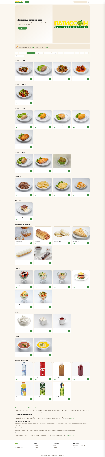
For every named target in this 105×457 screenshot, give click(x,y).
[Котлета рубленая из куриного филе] (62, 117)
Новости (48, 1)
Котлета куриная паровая (21, 125)
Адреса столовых (60, 1)
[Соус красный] (62, 321)
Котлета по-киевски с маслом (40, 125)
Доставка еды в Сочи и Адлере (27, 408)
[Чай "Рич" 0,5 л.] (62, 389)
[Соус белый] (43, 321)
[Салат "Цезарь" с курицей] (24, 297)
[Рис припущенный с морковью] (81, 185)
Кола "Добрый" (38, 377)
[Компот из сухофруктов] (62, 369)
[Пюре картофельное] (62, 185)
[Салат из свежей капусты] (43, 297)
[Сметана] (24, 321)
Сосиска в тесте (38, 241)
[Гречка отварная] (24, 185)
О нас (44, 1)
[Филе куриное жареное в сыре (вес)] (24, 137)
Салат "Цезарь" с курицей (21, 304)
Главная (27, 1)
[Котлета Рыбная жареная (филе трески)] (24, 161)
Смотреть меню (22, 28)
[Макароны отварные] (43, 185)
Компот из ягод (76, 377)
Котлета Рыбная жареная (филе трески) (23, 168)
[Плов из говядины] (62, 69)
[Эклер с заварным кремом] (24, 253)
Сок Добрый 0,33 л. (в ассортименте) (42, 396)
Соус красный (56, 328)
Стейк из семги (38, 168)
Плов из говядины (57, 76)
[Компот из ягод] (81, 369)
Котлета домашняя (38, 76)
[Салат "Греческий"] (24, 277)
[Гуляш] (24, 69)
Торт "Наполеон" (76, 241)
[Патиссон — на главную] (19, 2)
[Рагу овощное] (24, 93)
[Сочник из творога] (62, 233)
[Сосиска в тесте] (43, 233)
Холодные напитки (19, 55)
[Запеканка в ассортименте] (24, 209)
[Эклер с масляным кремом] (43, 253)
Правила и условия (56, 450)
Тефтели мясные (76, 76)
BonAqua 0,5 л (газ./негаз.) (21, 377)
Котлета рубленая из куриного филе (61, 125)
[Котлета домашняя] (43, 69)
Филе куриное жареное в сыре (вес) (23, 144)
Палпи (17, 396)
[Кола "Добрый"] (43, 369)
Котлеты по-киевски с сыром (78, 125)
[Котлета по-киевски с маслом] (43, 117)
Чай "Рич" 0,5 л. (57, 396)
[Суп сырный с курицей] (43, 345)
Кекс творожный (19, 241)
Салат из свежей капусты (40, 304)
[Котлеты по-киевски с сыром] (81, 117)
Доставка (32, 1)
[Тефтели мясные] (81, 69)
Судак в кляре (56, 168)
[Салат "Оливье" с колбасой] (62, 277)
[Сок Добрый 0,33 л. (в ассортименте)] (43, 389)
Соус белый (37, 328)
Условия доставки (38, 1)
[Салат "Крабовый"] (43, 277)
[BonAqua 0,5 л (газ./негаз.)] (24, 369)
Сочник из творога (57, 241)
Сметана (17, 328)
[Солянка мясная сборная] (24, 345)
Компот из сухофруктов (58, 377)
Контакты (53, 1)
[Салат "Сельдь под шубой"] (81, 277)
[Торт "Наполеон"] (81, 233)
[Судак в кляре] (62, 161)
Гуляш (17, 76)
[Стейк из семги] (43, 161)
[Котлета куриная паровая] (24, 117)
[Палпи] (24, 389)
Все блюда (36, 445)
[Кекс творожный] (24, 233)
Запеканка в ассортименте (21, 217)
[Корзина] (89, 2)
